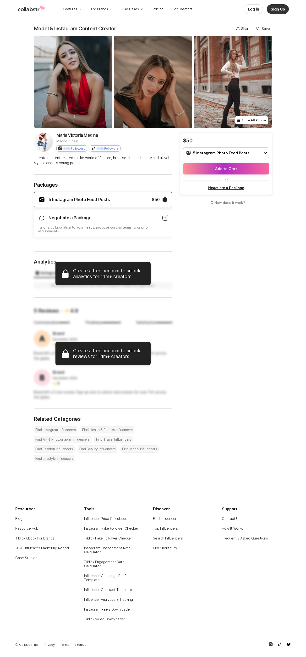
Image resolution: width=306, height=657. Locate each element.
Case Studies (26, 558)
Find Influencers (165, 519)
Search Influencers (168, 538)
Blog (18, 519)
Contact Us (231, 519)
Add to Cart (226, 168)
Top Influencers (165, 528)
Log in (253, 9)
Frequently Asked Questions (245, 538)
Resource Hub (26, 528)
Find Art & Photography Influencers (62, 439)
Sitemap (81, 644)
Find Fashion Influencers (54, 449)
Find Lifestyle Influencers (54, 458)
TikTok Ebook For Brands (35, 538)
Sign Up (278, 9)
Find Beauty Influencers (97, 449)
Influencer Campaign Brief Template (105, 578)
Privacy (49, 644)
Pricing (158, 9)
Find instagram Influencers (55, 430)
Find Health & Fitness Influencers (107, 430)
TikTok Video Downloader (104, 619)
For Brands (99, 9)
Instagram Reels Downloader (107, 609)
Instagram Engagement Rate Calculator (107, 550)
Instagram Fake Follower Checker (111, 528)
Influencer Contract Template (108, 590)
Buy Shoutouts (165, 548)
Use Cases (130, 9)
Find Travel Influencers (113, 439)
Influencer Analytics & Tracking (108, 599)
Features (70, 9)
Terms (64, 644)
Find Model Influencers (139, 449)
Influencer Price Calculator (105, 519)
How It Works (232, 528)
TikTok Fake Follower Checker (108, 538)
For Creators (182, 9)
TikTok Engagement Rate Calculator (104, 564)
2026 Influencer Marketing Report (42, 548)
